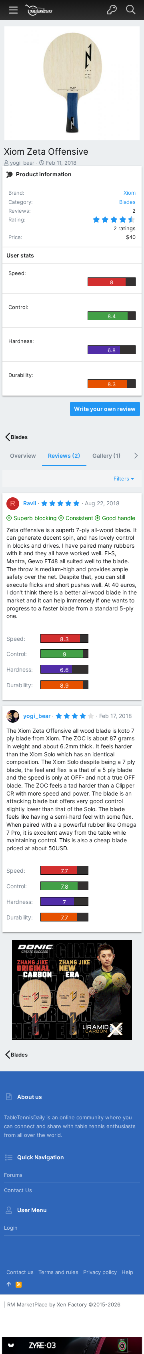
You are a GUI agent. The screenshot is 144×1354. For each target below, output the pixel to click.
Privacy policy (100, 1272)
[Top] (8, 1284)
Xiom (130, 192)
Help (127, 1272)
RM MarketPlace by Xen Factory (63, 1304)
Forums (13, 1175)
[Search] (130, 10)
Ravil (29, 503)
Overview (23, 455)
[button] (13, 10)
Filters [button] (121, 478)
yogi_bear (22, 163)
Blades (127, 202)
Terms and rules (58, 1272)
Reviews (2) (64, 455)
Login (11, 1227)
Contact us (18, 1190)
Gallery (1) (106, 455)
